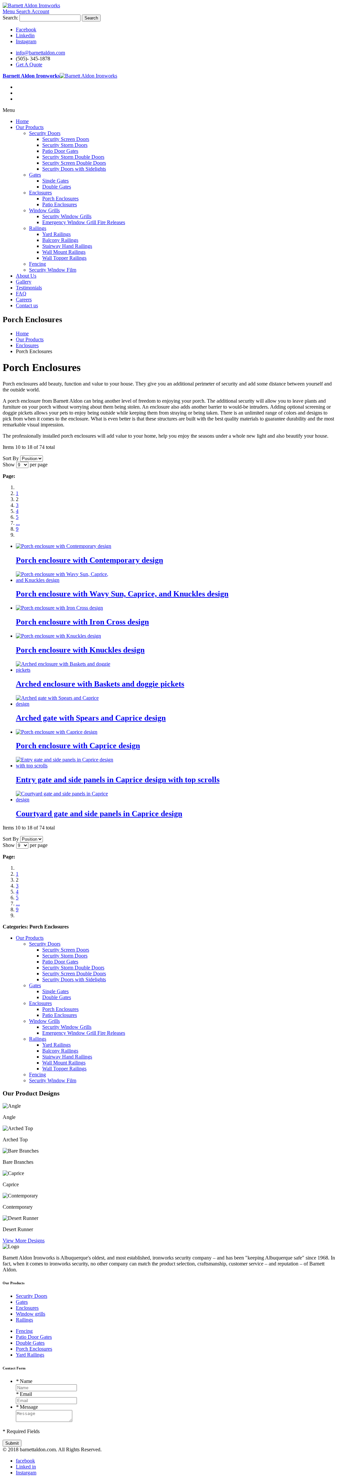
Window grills (30, 1314)
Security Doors (31, 1296)
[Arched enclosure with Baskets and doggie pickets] (64, 670)
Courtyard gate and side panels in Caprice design (99, 813)
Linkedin (25, 35)
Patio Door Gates (34, 1337)
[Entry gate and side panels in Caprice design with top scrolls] (64, 765)
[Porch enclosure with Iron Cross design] (59, 608)
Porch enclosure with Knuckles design (80, 650)
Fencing (24, 1331)
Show (9, 464)
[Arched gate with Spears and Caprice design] (64, 704)
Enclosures (27, 1308)
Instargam (26, 1472)
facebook (25, 1461)
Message (27, 1407)
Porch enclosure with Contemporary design (89, 560)
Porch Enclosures (34, 1349)
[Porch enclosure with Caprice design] (56, 732)
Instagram (26, 41)
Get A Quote (29, 64)
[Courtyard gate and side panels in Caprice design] (64, 799)
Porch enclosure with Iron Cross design (82, 622)
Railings (24, 1320)
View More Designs (24, 1240)
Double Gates (30, 1343)
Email (24, 1394)
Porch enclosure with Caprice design (78, 745)
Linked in (26, 1466)
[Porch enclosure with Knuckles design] (58, 636)
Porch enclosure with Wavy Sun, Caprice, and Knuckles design (122, 593)
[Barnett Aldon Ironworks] (31, 5)
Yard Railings (30, 1355)
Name (24, 1381)
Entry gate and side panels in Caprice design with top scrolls (118, 779)
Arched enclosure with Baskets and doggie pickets (100, 684)
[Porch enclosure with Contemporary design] (63, 546)
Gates (22, 1302)
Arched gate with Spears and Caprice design (91, 718)
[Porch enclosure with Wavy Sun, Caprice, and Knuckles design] (64, 580)
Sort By (11, 458)
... (18, 523)
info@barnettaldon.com (40, 52)
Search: (10, 17)
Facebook (26, 29)
